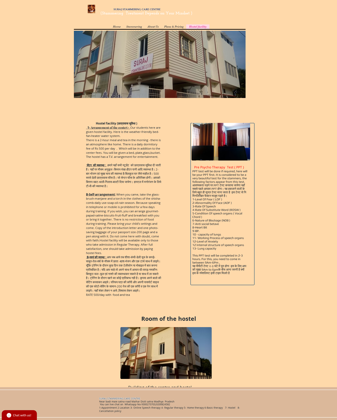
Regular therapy (173, 407)
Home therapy (195, 407)
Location (124, 407)
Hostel (231, 407)
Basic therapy (215, 407)
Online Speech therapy (146, 407)
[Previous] (71, 64)
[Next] (248, 64)
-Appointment (109, 407)
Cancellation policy (110, 411)
